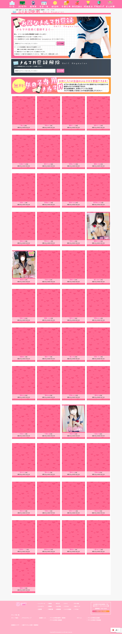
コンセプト (41, 606)
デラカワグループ (26, 618)
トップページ (41, 603)
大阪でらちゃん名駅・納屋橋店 (30, 625)
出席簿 (40, 609)
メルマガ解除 (60, 70)
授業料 (50, 606)
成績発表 (58, 609)
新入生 (58, 603)
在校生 (50, 603)
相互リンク (77, 606)
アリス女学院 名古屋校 (94, 618)
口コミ (66, 603)
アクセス (66, 606)
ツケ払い (76, 609)
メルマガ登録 (60, 43)
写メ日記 (76, 603)
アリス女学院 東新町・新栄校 (57, 618)
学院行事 (50, 609)
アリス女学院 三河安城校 (94, 620)
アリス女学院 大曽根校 (56, 620)
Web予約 (58, 606)
